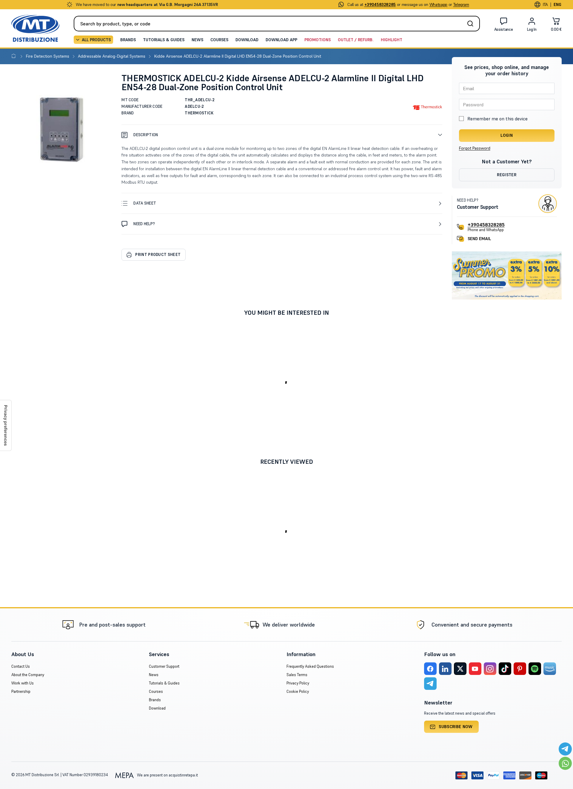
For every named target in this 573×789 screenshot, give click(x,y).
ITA (545, 4)
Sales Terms (296, 674)
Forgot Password (474, 148)
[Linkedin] (445, 668)
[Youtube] (475, 668)
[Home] (14, 56)
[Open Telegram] (565, 749)
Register (506, 174)
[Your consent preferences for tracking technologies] (5, 425)
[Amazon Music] (549, 668)
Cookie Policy (297, 691)
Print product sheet (158, 254)
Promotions (317, 39)
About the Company (27, 674)
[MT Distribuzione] (35, 28)
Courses (219, 39)
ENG (558, 4)
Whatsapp (438, 4)
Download (246, 39)
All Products (96, 39)
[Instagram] (490, 668)
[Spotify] (535, 668)
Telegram (461, 4)
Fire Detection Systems (48, 56)
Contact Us (20, 666)
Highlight (391, 39)
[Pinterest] (520, 668)
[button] (281, 135)
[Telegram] (430, 683)
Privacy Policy (297, 683)
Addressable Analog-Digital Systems (112, 56)
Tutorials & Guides (163, 39)
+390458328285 (486, 225)
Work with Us (22, 683)
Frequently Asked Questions (310, 666)
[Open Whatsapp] (565, 763)
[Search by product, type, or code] (472, 23)
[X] (460, 668)
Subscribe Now (456, 726)
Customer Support (164, 666)
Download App (281, 39)
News (197, 39)
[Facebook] (430, 668)
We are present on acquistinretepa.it (167, 775)
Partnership (20, 691)
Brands (128, 39)
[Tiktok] (505, 668)
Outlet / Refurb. (356, 39)
